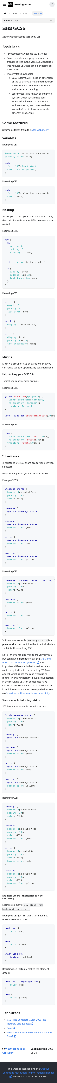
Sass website (38, 130)
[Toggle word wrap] (45, 396)
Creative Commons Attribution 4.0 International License (28, 1070)
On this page (11, 20)
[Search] (52, 4)
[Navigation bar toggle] (4, 4)
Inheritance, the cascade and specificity (28, 693)
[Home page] (5, 13)
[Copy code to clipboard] (51, 153)
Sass (10, 1028)
